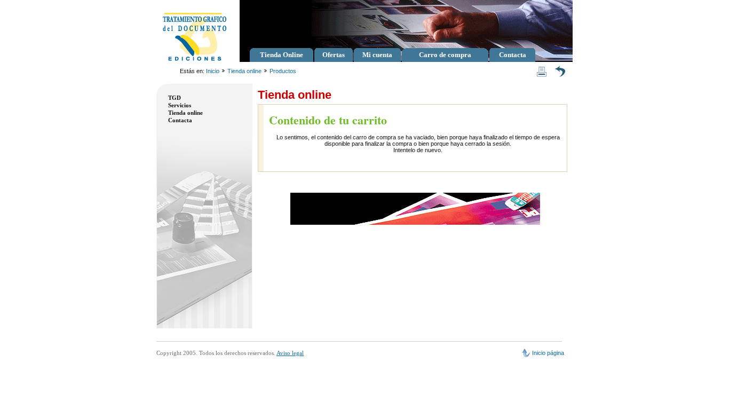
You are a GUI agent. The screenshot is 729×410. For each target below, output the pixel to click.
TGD (174, 97)
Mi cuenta (377, 55)
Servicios (179, 105)
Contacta (512, 55)
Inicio (212, 71)
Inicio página (548, 353)
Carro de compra (445, 55)
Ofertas (333, 55)
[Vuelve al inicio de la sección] (559, 69)
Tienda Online (281, 55)
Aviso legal (290, 353)
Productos (283, 71)
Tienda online (244, 71)
